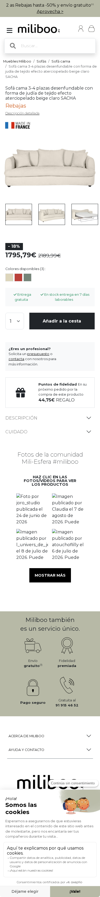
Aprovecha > (50, 11)
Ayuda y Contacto (26, 750)
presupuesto (38, 354)
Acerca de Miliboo (26, 736)
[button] (32, 509)
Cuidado (16, 431)
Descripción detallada (22, 113)
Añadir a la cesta (62, 321)
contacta (16, 359)
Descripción (21, 418)
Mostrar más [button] (50, 575)
